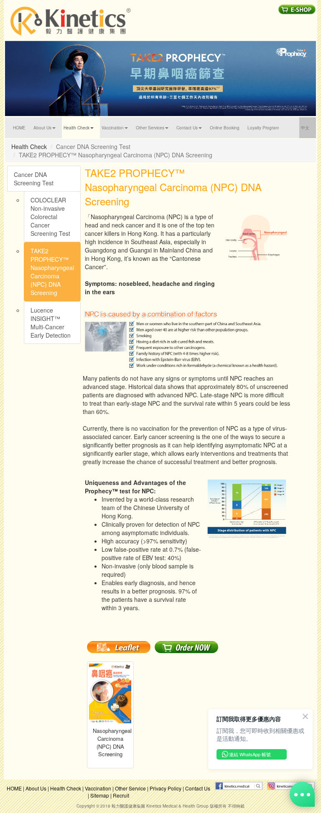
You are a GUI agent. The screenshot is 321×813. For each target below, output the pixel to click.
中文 (308, 127)
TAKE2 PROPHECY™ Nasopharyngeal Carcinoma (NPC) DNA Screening (52, 272)
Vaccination (98, 788)
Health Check (65, 788)
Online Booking (224, 128)
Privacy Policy (165, 788)
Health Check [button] (76, 128)
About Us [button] (42, 128)
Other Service (130, 788)
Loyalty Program (263, 128)
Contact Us (197, 788)
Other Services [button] (150, 128)
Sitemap (99, 795)
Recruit (121, 795)
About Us (35, 788)
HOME (22, 127)
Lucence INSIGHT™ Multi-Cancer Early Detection (51, 322)
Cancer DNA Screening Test (34, 178)
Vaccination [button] (113, 128)
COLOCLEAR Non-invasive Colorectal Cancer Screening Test (50, 216)
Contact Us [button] (187, 128)
